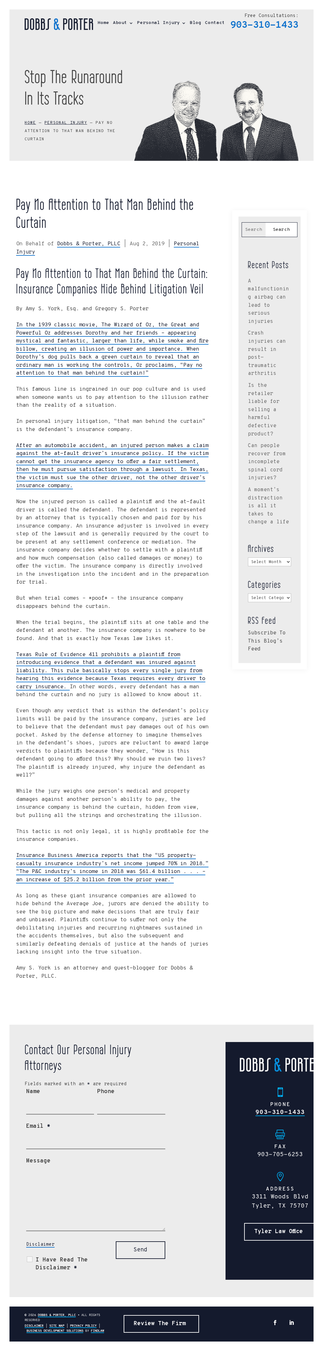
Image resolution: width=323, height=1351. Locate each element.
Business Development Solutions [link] (54, 1331)
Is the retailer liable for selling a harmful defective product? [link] (263, 409)
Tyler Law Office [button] (278, 1231)
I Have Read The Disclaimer (62, 1264)
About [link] (120, 23)
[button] (275, 1323)
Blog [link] (195, 23)
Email (38, 1126)
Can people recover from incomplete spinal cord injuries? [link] (267, 462)
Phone (106, 1091)
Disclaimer (40, 1245)
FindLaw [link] (97, 1331)
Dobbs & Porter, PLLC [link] (88, 244)
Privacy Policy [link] (83, 1326)
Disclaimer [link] (34, 1326)
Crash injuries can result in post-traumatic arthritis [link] (267, 353)
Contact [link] (215, 23)
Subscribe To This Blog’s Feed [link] (267, 641)
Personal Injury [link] (158, 23)
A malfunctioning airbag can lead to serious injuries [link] (268, 301)
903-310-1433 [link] (264, 25)
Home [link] (103, 23)
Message (38, 1161)
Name (33, 1091)
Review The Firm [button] (160, 1323)
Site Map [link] (56, 1326)
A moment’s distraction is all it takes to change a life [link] (268, 506)
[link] (59, 24)
